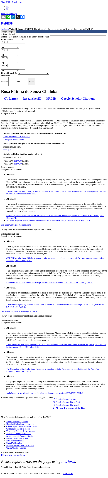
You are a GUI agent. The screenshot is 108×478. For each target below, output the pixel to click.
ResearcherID (31, 98)
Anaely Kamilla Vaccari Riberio (19, 436)
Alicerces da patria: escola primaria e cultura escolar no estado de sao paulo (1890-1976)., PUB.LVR (48, 220)
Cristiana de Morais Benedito (18, 429)
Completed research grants (65, 399)
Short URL (5, 2)
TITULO (7, 150)
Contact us (68, 473)
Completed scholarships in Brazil (68, 402)
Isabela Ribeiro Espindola (17, 422)
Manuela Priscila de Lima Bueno (20, 445)
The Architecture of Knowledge (16, 136)
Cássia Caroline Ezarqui (16, 448)
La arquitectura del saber (13, 139)
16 (54, 402)
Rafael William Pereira (15, 443)
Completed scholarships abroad (67, 405)
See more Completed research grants (16, 225)
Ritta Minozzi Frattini (15, 441)
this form (68, 461)
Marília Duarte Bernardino (17, 438)
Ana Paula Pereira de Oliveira (18, 433)
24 (54, 408)
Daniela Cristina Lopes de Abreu (20, 424)
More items (8, 147)
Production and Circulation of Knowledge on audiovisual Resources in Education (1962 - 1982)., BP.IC (49, 282)
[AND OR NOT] (4, 42)
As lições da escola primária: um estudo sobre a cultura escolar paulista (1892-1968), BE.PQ (44, 393)
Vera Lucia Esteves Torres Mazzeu (20, 431)
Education (7, 455)
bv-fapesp (5, 29)
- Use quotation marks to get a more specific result (25, 37)
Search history (18, 2)
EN (7, 9)
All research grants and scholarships (70, 408)
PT (7, 7)
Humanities (19, 455)
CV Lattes (10, 98)
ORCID (50, 98)
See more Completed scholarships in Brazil (19, 311)
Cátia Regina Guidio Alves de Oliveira (22, 426)
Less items (17, 147)
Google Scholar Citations (77, 98)
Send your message (9, 13)
